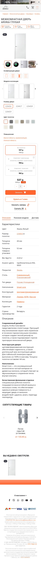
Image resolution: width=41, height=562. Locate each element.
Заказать (19, 192)
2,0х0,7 (19, 106)
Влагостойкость (9, 138)
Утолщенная (28, 282)
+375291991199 (10, 520)
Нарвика (20, 301)
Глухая (19, 282)
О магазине (19, 495)
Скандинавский (23, 277)
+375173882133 (32, 544)
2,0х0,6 (8, 106)
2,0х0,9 (8, 111)
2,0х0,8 (30, 106)
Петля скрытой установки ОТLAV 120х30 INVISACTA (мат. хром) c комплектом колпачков (20, 431)
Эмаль (19, 270)
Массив (32, 297)
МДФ (26, 297)
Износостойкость (10, 140)
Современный (23, 275)
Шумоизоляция (21, 138)
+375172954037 (25, 557)
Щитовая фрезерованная (28, 292)
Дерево (20, 297)
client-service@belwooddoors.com (25, 520)
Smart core (21, 287)
